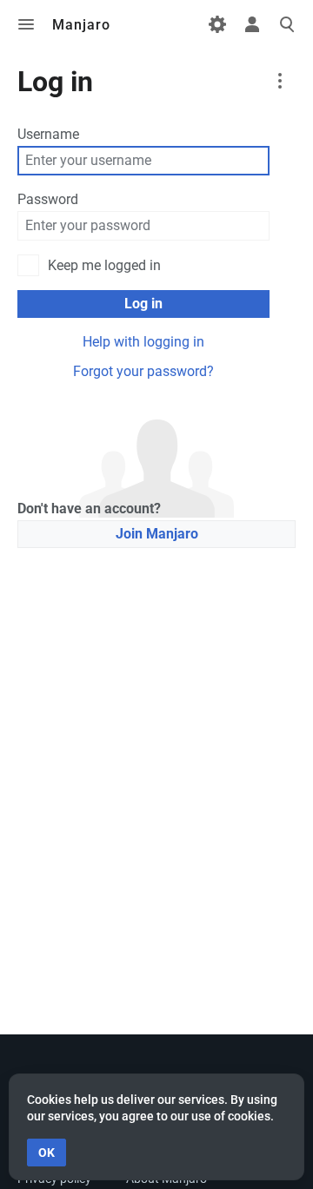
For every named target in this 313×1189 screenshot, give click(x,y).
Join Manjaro (157, 533)
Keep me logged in (104, 265)
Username (48, 134)
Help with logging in (143, 342)
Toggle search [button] (287, 24)
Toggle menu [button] (26, 24)
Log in (143, 303)
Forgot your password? (143, 371)
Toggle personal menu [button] (252, 24)
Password (47, 199)
